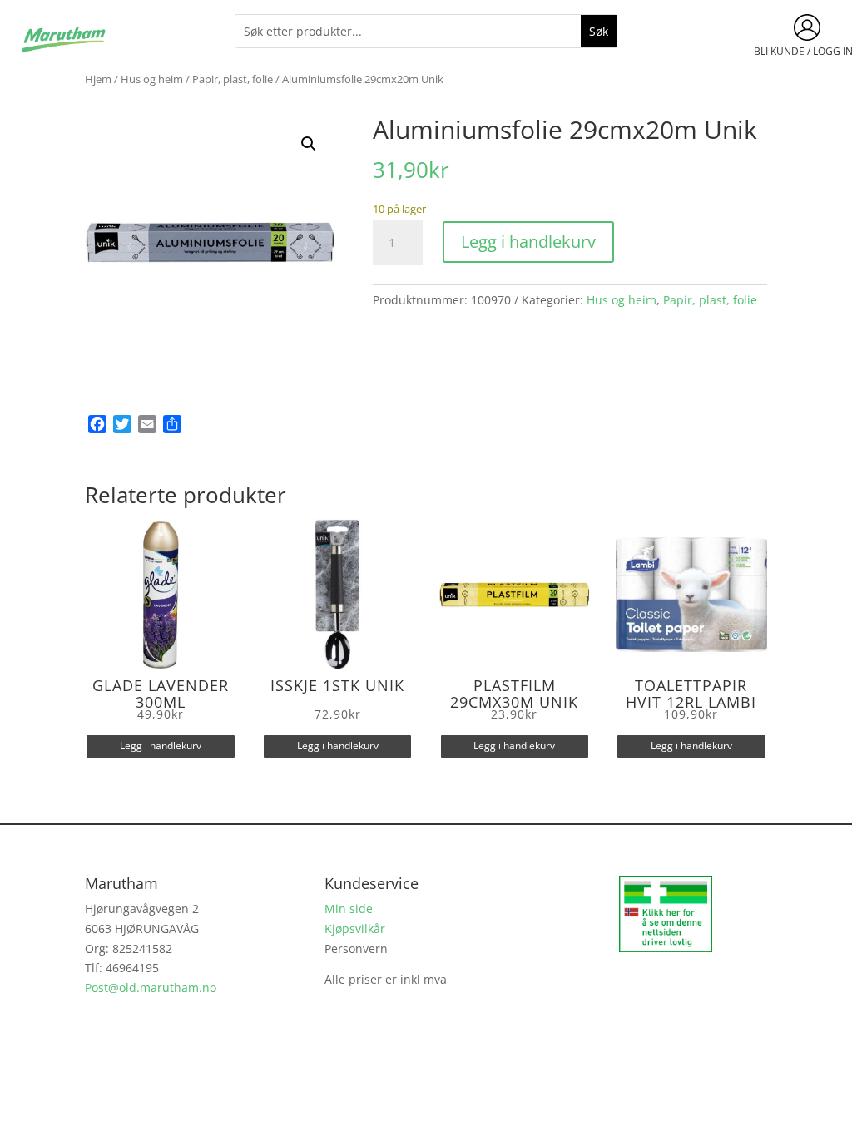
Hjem (98, 79)
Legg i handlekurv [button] (160, 745)
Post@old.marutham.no (150, 987)
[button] (309, 144)
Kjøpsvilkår (354, 928)
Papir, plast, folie (232, 79)
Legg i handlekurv (528, 241)
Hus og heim (152, 79)
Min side (348, 908)
